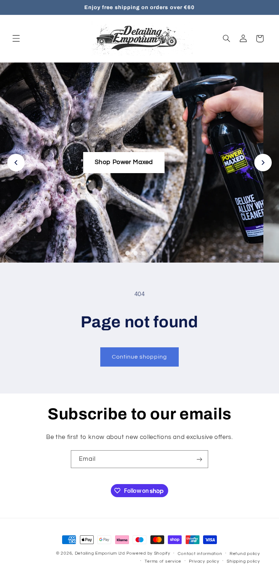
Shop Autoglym (139, 162)
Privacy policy (204, 561)
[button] (16, 38)
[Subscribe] (199, 459)
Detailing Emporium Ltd (100, 553)
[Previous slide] (16, 162)
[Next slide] (263, 162)
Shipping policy (243, 561)
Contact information (200, 554)
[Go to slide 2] (135, 253)
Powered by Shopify (148, 553)
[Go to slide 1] (127, 253)
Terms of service (163, 561)
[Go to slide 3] (143, 253)
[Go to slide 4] (151, 253)
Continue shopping (139, 357)
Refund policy (245, 554)
